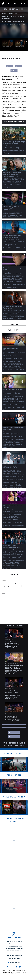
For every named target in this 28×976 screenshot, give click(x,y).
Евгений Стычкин (5, 583)
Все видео (20, 948)
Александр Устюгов (17, 586)
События (8, 955)
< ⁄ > (12, 70)
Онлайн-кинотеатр (14, 943)
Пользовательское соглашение (14, 950)
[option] (7, 42)
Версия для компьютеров (14, 958)
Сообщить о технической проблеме (17, 53)
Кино (3, 594)
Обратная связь (6, 953)
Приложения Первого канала (14, 946)
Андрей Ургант (5, 589)
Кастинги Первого (10, 948)
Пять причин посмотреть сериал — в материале (14, 122)
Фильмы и (11, 9)
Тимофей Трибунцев (6, 586)
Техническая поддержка (19, 953)
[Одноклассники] (18, 66)
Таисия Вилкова (13, 589)
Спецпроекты (18, 941)
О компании (9, 941)
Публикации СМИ (17, 955)
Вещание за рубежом (15, 962)
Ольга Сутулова (14, 583)
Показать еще (14, 324)
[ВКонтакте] (9, 66)
